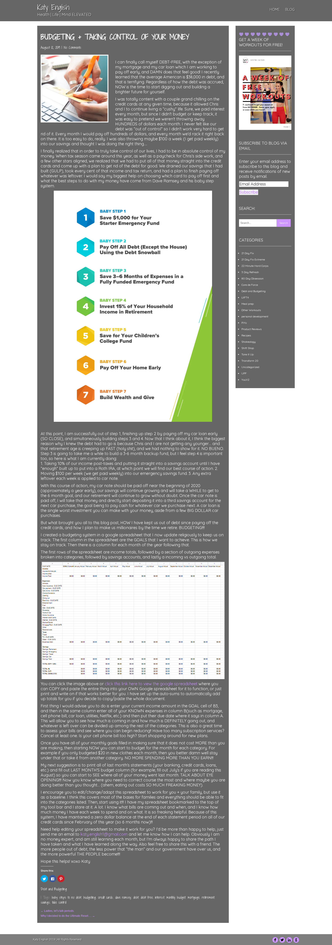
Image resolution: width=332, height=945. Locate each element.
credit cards (105, 897)
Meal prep (247, 303)
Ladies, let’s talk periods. (57, 910)
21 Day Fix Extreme (253, 259)
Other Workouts (251, 310)
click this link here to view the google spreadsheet (151, 683)
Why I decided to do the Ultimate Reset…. (68, 915)
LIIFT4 (245, 297)
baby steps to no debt (66, 897)
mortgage (194, 897)
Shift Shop (247, 348)
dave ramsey (123, 897)
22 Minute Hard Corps (254, 265)
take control (59, 902)
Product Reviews (251, 329)
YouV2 (245, 379)
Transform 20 (249, 360)
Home (275, 9)
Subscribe (248, 192)
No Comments (72, 47)
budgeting (89, 897)
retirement (208, 897)
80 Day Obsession (252, 278)
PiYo (244, 322)
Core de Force (249, 284)
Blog (290, 9)
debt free (147, 897)
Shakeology (248, 341)
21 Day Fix (247, 253)
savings (45, 902)
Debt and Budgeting (54, 889)
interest (159, 897)
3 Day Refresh (250, 272)
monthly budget (175, 897)
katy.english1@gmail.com (104, 834)
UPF (244, 373)
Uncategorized (250, 367)
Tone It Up (247, 354)
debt (135, 897)
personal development (254, 316)
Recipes (246, 335)
